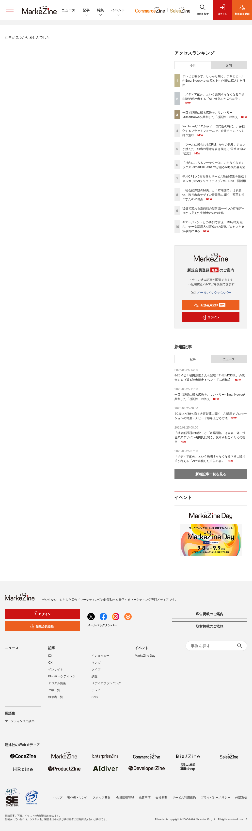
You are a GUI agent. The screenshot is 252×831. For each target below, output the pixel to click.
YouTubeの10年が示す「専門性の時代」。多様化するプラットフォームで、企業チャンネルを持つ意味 (213, 130)
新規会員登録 (212, 305)
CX (50, 662)
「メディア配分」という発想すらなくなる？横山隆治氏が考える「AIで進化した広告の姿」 (213, 96)
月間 (229, 65)
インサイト (55, 669)
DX (50, 655)
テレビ (96, 690)
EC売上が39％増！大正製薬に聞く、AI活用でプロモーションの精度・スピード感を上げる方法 (210, 415)
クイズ (96, 669)
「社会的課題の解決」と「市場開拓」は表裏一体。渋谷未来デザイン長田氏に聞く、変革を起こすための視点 (213, 194)
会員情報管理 (125, 797)
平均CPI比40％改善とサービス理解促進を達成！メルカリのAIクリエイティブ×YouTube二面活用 (214, 178)
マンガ (96, 662)
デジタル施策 (57, 683)
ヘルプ (57, 797)
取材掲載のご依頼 (209, 625)
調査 (94, 676)
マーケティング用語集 (19, 721)
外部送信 (241, 797)
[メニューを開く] (10, 10)
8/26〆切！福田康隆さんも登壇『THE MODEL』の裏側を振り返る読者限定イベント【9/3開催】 (209, 377)
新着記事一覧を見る (210, 473)
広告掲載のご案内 (209, 613)
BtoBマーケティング (61, 676)
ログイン (213, 317)
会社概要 (161, 797)
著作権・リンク (77, 797)
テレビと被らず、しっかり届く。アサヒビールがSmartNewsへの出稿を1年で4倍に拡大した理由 (214, 80)
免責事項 (145, 797)
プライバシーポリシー (215, 797)
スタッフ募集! (102, 797)
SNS (95, 697)
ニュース (68, 9)
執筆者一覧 (55, 697)
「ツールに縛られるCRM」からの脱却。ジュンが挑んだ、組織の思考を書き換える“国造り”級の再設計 (214, 148)
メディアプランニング (106, 683)
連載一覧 (54, 690)
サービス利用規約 (184, 797)
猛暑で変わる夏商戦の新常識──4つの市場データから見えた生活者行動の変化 (213, 210)
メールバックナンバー (214, 292)
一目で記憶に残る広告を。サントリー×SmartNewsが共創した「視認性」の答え (210, 114)
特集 (100, 9)
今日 (193, 65)
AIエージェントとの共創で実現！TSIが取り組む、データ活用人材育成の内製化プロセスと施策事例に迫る (213, 226)
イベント (118, 9)
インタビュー (100, 655)
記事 (86, 9)
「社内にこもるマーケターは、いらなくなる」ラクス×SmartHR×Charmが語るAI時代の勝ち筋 (213, 164)
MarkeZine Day (145, 655)
